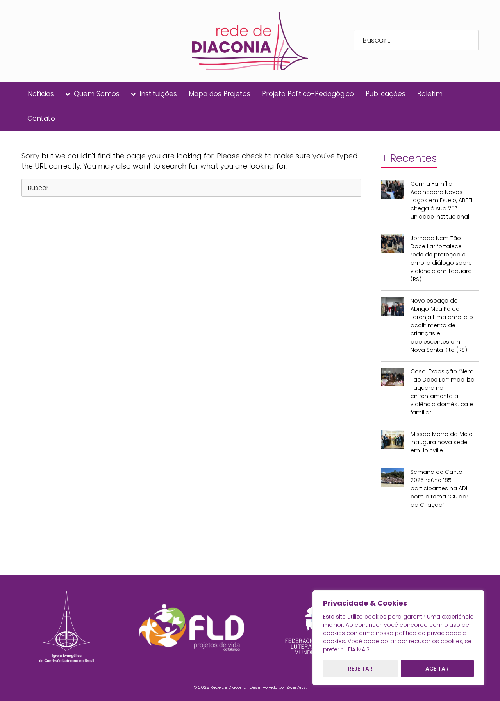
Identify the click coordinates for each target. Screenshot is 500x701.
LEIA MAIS (358, 649)
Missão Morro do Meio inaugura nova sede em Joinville (442, 442)
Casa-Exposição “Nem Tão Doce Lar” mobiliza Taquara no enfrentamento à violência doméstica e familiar (443, 392)
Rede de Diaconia (228, 687)
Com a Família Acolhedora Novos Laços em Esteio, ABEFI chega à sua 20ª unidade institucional (441, 200)
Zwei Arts (296, 687)
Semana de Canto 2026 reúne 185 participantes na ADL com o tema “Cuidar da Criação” (439, 488)
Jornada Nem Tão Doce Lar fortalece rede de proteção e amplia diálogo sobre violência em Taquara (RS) (441, 258)
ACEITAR (437, 668)
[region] (398, 637)
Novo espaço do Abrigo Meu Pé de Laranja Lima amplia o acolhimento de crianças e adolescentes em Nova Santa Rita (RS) (442, 325)
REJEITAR (360, 668)
